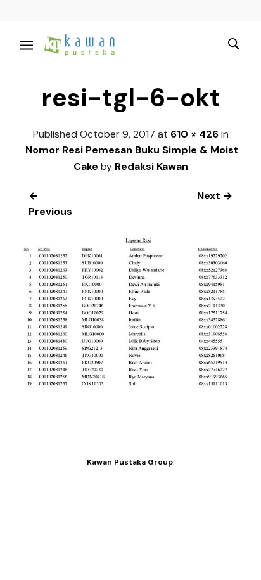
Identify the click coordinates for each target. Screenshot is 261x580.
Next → (214, 195)
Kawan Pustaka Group (130, 462)
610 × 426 (194, 134)
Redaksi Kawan (151, 166)
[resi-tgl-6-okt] (130, 385)
